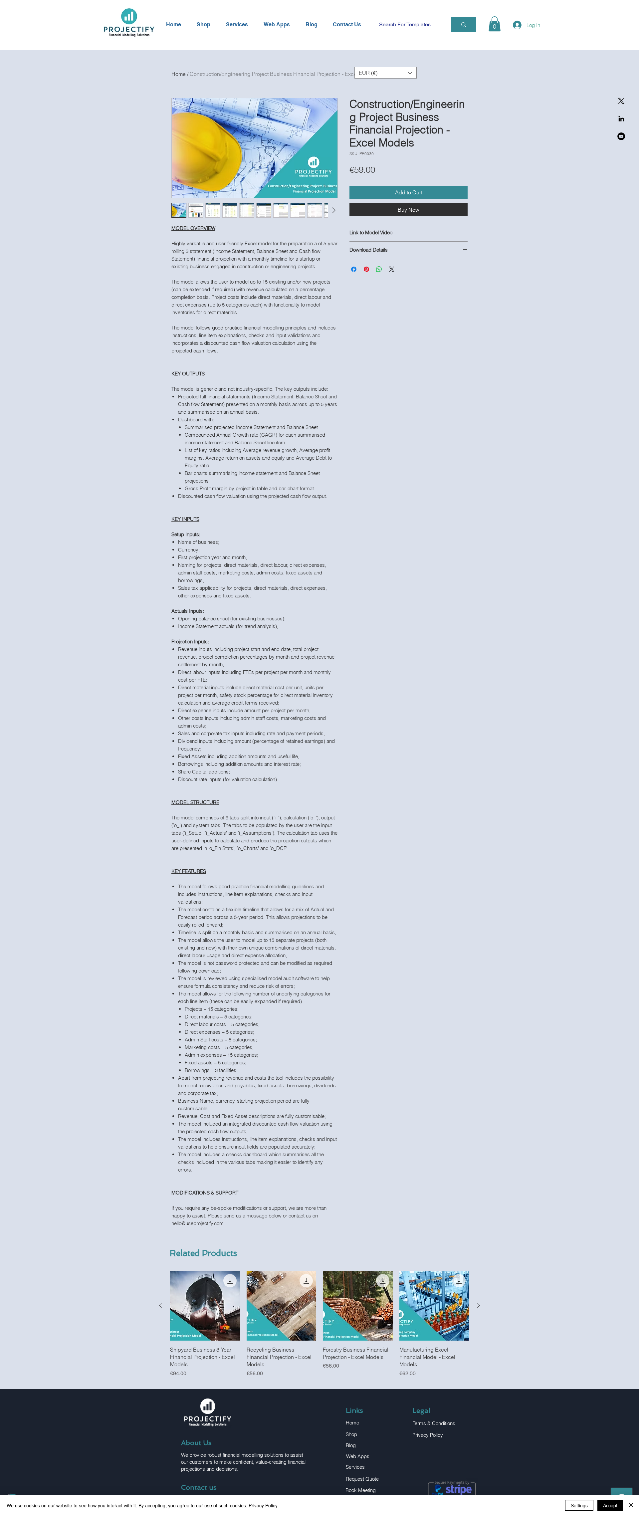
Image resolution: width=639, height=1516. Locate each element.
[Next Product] (479, 1305)
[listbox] (385, 73)
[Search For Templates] (463, 24)
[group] (319, 1324)
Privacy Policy (263, 1505)
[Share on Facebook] (354, 269)
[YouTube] (621, 136)
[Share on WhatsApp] (379, 269)
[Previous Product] (160, 1305)
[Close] (631, 1505)
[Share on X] (392, 269)
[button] (494, 23)
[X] (621, 101)
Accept (610, 1505)
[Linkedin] (621, 118)
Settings (579, 1505)
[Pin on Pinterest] (366, 269)
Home (178, 74)
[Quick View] (205, 1306)
